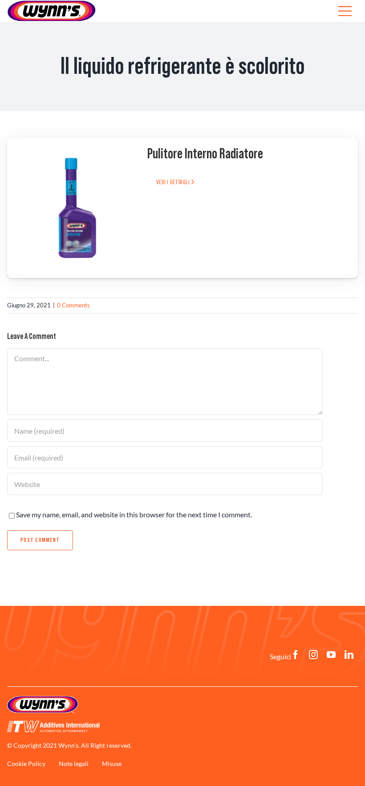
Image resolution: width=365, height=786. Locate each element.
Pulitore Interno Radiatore (205, 154)
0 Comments (73, 305)
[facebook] (295, 654)
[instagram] (313, 654)
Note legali (74, 763)
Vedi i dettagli (173, 182)
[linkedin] (349, 654)
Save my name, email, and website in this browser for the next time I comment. (134, 514)
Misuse (112, 763)
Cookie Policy (26, 763)
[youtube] (331, 654)
